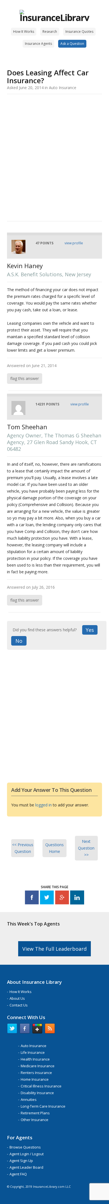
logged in (43, 805)
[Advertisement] (54, 156)
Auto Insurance (33, 1045)
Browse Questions (25, 1147)
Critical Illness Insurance (41, 1086)
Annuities (29, 1099)
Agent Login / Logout (27, 1153)
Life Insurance (33, 1052)
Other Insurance (34, 1119)
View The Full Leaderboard (54, 948)
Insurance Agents (38, 43)
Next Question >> (86, 848)
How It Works (23, 31)
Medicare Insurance (37, 1065)
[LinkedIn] (77, 898)
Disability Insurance (37, 1092)
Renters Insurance (36, 1072)
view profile (74, 243)
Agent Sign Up (21, 1160)
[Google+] (62, 898)
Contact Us (19, 1005)
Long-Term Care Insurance (43, 1106)
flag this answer (24, 378)
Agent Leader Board (26, 1167)
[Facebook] (32, 898)
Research (49, 31)
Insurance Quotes (79, 31)
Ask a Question (72, 43)
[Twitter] (47, 898)
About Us (17, 998)
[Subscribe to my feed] (50, 1030)
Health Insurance (35, 1059)
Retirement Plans (35, 1112)
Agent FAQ (18, 1174)
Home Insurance (35, 1079)
